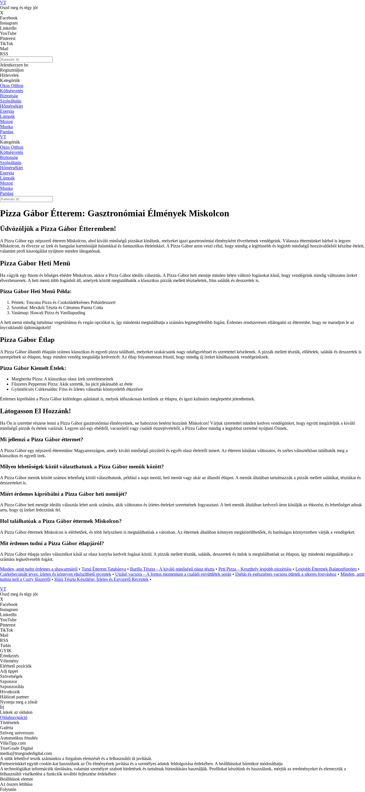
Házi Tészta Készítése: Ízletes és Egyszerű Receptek (101, 579)
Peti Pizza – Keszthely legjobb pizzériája (254, 569)
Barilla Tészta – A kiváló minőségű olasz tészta (172, 569)
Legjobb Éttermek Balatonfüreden (326, 569)
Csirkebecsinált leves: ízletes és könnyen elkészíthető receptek (55, 574)
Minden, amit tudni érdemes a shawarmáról (39, 569)
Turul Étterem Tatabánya (104, 569)
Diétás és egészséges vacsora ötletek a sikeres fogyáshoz (285, 574)
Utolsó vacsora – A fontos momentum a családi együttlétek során (173, 574)
